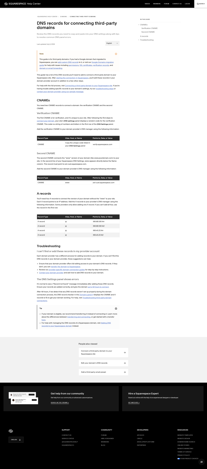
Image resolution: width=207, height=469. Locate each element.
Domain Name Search (186, 442)
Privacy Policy (183, 455)
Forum (104, 435)
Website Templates (185, 435)
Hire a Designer (107, 438)
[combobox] (112, 43)
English (14, 439)
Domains (63, 16)
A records (144, 36)
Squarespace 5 (68, 445)
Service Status (68, 438)
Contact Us (66, 435)
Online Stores (183, 445)
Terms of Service (184, 452)
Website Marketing (185, 448)
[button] (201, 462)
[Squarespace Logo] (11, 431)
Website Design (183, 438)
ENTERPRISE (141, 445)
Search (202, 4)
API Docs (140, 435)
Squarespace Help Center (47, 16)
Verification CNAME (149, 28)
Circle (139, 438)
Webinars (105, 442)
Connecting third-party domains (83, 16)
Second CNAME (148, 32)
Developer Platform (145, 442)
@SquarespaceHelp (70, 442)
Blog (103, 445)
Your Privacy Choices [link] (189, 458)
